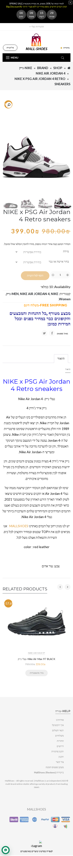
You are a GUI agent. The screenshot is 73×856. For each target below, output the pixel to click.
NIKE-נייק (25, 68)
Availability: (61, 287)
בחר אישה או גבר (59, 261)
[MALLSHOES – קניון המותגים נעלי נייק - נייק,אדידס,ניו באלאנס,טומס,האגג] (36, 41)
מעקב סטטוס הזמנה (55, 767)
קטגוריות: (64, 294)
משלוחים (59, 735)
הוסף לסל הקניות (35, 275)
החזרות (60, 740)
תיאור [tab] (61, 358)
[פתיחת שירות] (6, 850)
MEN (15, 294)
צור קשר (60, 761)
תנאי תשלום (58, 730)
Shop (57, 68)
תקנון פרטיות (57, 751)
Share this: (62, 333)
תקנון (61, 756)
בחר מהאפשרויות (36, 672)
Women (64, 299)
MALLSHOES (18, 526)
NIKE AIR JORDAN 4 (50, 73)
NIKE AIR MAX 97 (36, 653)
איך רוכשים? (58, 725)
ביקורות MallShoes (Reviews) (49, 772)
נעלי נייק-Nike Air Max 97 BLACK (36, 658)
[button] (9, 105)
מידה (66, 251)
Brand (42, 68)
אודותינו (60, 719)
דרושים (60, 746)
